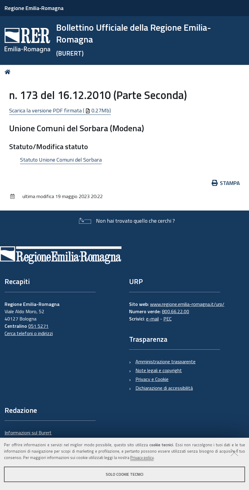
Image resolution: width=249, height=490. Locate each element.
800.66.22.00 (175, 311)
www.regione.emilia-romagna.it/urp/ (187, 304)
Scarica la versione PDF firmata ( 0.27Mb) (60, 110)
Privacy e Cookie (152, 379)
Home (9, 71)
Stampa (230, 183)
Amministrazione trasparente (165, 361)
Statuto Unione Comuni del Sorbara (61, 160)
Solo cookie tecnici (124, 474)
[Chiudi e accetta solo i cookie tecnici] (234, 452)
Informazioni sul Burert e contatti (28, 436)
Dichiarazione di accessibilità (164, 388)
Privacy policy (142, 457)
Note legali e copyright (158, 370)
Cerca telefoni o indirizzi (29, 333)
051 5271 (38, 326)
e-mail (152, 318)
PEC (167, 318)
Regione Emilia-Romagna (34, 8)
